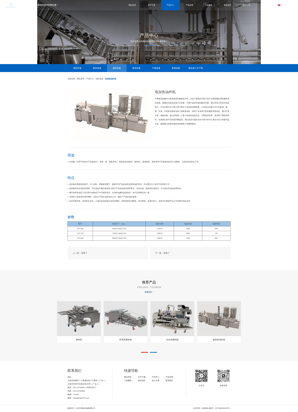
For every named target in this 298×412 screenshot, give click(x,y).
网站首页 (132, 5)
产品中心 (170, 5)
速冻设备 (136, 68)
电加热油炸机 (110, 79)
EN (282, 5)
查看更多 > (149, 292)
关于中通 (151, 5)
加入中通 (246, 5)
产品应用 (189, 5)
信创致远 (205, 408)
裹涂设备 (97, 68)
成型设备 (77, 68)
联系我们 (265, 5)
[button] (144, 352)
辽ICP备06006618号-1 (222, 408)
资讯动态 (227, 5)
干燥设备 (156, 68)
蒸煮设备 (176, 68)
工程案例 (208, 5)
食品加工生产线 (195, 68)
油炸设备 (117, 68)
